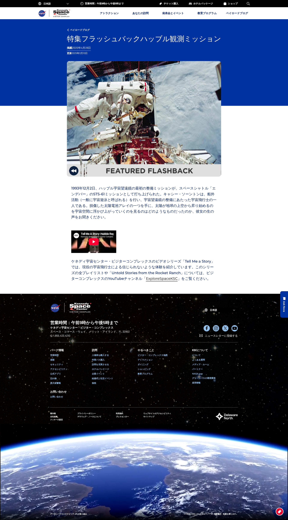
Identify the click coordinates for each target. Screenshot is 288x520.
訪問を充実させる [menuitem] (100, 364)
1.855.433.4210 (61, 335)
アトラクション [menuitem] (145, 359)
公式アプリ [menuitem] (55, 373)
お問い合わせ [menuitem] (56, 396)
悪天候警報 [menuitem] (55, 383)
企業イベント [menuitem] (98, 373)
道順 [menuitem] (52, 359)
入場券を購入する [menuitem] (100, 355)
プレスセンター (122, 417)
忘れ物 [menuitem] (53, 378)
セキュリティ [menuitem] (56, 364)
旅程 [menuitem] (94, 383)
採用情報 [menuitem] (196, 382)
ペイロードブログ (237, 13)
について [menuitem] (196, 355)
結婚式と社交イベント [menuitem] (102, 378)
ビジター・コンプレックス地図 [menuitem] (153, 355)
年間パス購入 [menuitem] (98, 359)
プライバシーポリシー (86, 413)
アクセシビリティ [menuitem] (59, 369)
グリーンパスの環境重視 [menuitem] (204, 378)
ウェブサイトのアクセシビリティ (157, 413)
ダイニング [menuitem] (143, 364)
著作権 (53, 413)
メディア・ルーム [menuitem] (200, 364)
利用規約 (119, 413)
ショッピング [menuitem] (144, 369)
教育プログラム (207, 13)
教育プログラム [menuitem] (145, 373)
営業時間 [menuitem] (54, 355)
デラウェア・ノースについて (89, 417)
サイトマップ (148, 417)
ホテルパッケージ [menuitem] (100, 369)
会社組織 (53, 417)
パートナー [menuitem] (197, 369)
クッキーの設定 (56, 419)
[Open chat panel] (284, 304)
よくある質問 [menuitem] (198, 359)
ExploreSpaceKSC (162, 279)
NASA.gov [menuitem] (197, 373)
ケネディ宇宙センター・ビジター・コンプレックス (81, 327)
